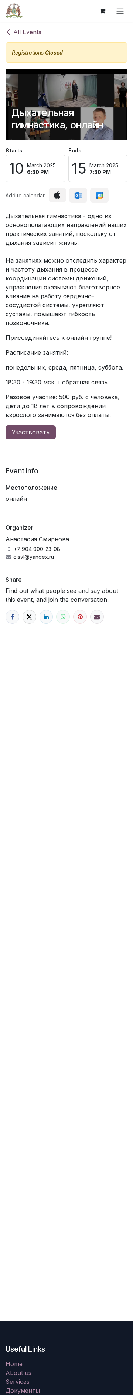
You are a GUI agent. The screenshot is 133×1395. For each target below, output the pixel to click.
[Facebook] (12, 617)
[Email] (97, 617)
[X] (29, 617)
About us (18, 1372)
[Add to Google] (99, 195)
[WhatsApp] (63, 617)
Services (18, 1381)
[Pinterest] (80, 617)
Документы (23, 1390)
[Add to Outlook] (78, 195)
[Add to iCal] (57, 195)
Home (14, 1364)
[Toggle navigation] (120, 11)
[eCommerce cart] (102, 10)
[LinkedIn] (46, 617)
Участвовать (31, 432)
